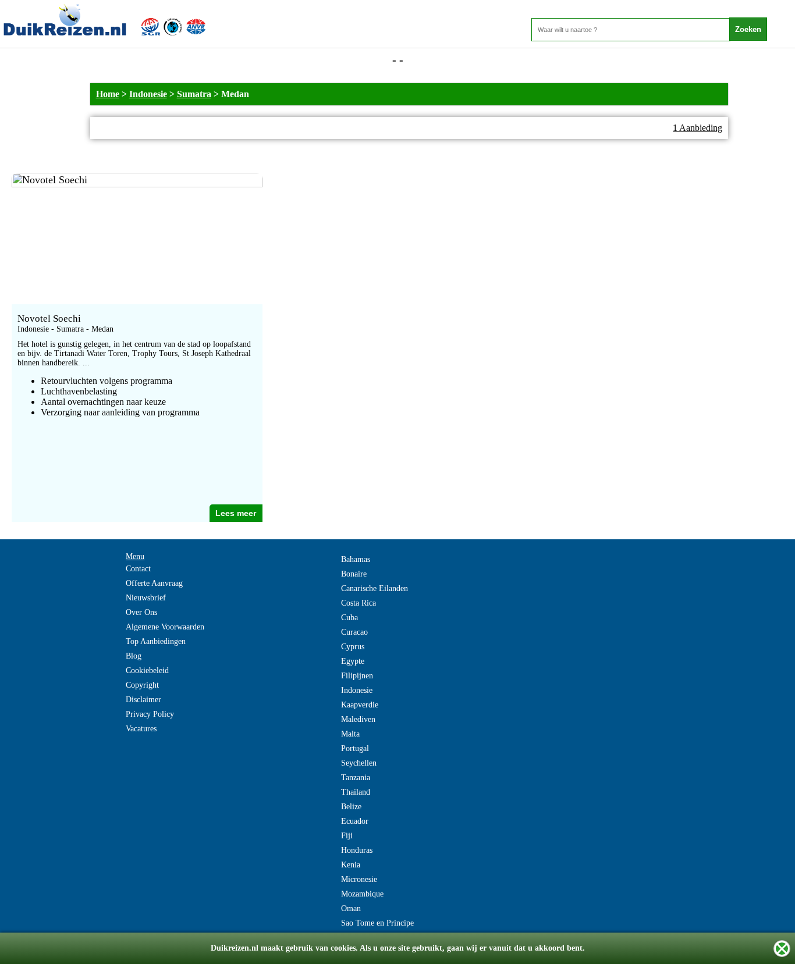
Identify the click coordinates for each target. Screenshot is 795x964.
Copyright (142, 685)
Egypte (352, 661)
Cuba (349, 617)
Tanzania (355, 777)
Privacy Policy (150, 714)
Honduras (356, 850)
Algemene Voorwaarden (165, 626)
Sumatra (194, 94)
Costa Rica (358, 603)
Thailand (355, 792)
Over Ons (141, 612)
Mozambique (362, 894)
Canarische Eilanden (374, 588)
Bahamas (355, 559)
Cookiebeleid (147, 670)
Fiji (347, 835)
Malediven (358, 719)
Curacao (354, 632)
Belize (351, 806)
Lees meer (235, 513)
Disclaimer (143, 699)
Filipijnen (357, 675)
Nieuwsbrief (146, 597)
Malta (350, 734)
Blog (133, 656)
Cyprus (352, 646)
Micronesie (359, 879)
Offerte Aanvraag (154, 583)
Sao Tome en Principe (377, 923)
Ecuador (354, 821)
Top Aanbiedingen (156, 641)
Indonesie (148, 94)
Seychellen (359, 763)
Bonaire (354, 574)
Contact (138, 568)
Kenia (350, 864)
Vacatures (141, 728)
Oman (351, 908)
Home (107, 94)
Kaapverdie (359, 704)
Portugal (355, 748)
